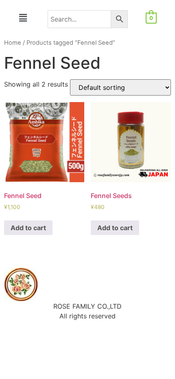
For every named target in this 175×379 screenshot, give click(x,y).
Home (12, 42)
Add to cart (28, 228)
